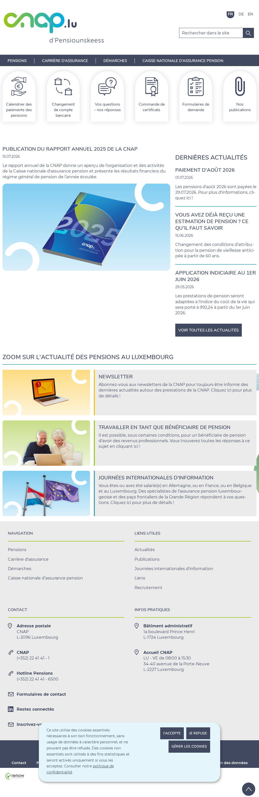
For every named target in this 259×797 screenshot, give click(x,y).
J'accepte (172, 733)
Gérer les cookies (189, 746)
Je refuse (198, 733)
